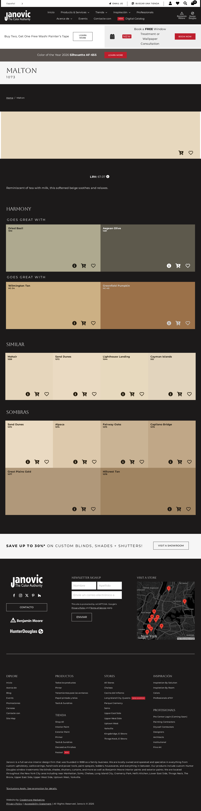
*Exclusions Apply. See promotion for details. (31, 788)
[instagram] (20, 595)
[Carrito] (192, 3)
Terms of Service (98, 608)
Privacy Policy (79, 608)
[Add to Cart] (181, 153)
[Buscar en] (185, 3)
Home (9, 97)
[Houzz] (39, 595)
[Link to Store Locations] (166, 611)
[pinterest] (33, 595)
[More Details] (74, 266)
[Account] (170, 3)
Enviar (81, 617)
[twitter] (26, 595)
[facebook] (14, 595)
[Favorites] (177, 3)
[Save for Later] (191, 153)
